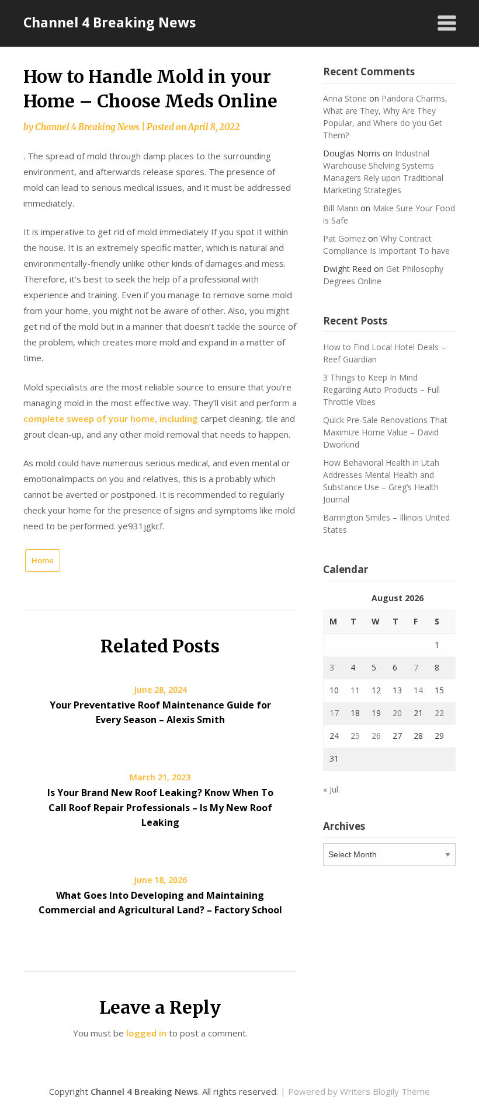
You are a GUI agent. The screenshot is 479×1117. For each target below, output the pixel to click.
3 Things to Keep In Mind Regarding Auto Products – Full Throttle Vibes (381, 389)
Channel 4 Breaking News (109, 22)
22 (439, 712)
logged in (146, 1033)
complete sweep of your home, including (110, 418)
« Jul (330, 789)
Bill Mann (340, 208)
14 (418, 690)
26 (376, 735)
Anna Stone (345, 98)
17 (334, 712)
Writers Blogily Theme (385, 1091)
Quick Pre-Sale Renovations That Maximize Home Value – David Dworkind (385, 432)
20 (397, 712)
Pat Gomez (344, 238)
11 (355, 690)
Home (43, 560)
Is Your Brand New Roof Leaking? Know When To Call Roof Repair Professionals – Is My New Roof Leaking (160, 807)
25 (355, 735)
